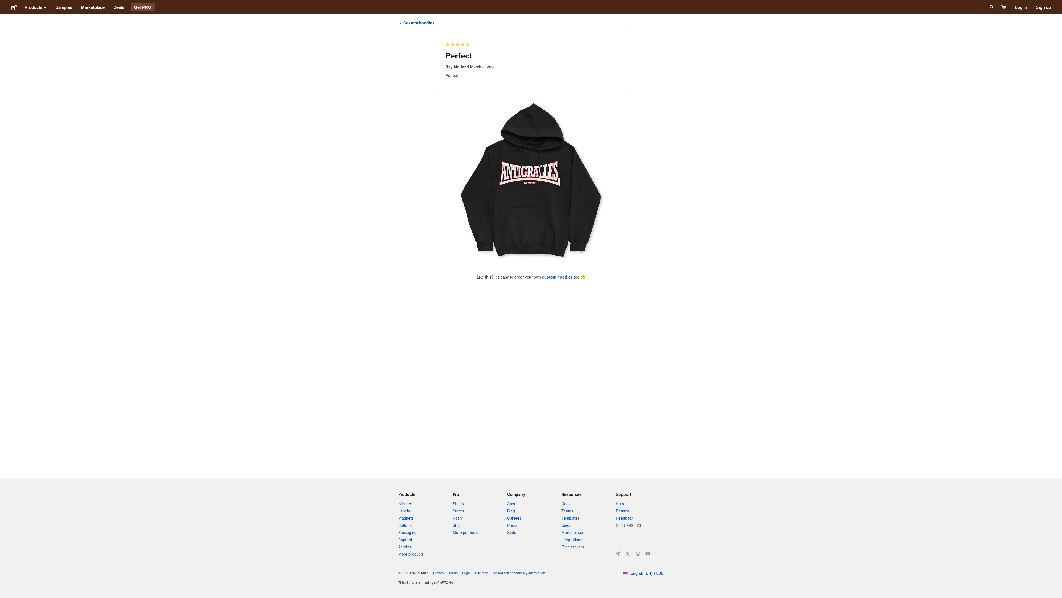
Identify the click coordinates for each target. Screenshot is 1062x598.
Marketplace (93, 7)
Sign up (1043, 7)
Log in (1021, 7)
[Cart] (1004, 7)
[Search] (991, 7)
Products (33, 7)
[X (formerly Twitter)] (628, 553)
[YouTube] (648, 553)
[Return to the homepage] (14, 7)
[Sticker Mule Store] (618, 553)
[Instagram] (638, 553)
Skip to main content (4, 4)
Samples (64, 7)
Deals (118, 7)
